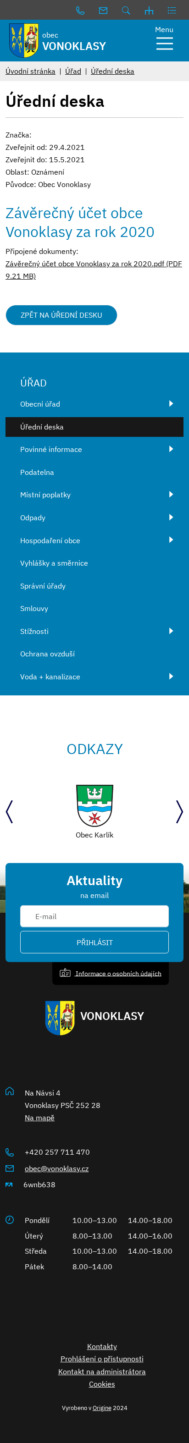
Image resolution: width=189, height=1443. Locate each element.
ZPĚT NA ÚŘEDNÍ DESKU (61, 314)
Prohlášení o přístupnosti (102, 1358)
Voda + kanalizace (50, 676)
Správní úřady (43, 585)
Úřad (73, 71)
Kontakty (102, 1346)
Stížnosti (34, 631)
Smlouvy (34, 608)
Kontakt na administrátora (102, 1371)
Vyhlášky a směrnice (54, 562)
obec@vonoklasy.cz (57, 1168)
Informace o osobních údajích (117, 973)
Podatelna (37, 472)
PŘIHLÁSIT (95, 942)
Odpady (32, 517)
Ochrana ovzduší (47, 653)
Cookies (102, 1383)
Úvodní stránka (31, 71)
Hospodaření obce (50, 540)
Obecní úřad (40, 403)
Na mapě (40, 1117)
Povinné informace (51, 449)
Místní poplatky (45, 494)
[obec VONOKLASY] (24, 40)
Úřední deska (112, 71)
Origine (102, 1408)
